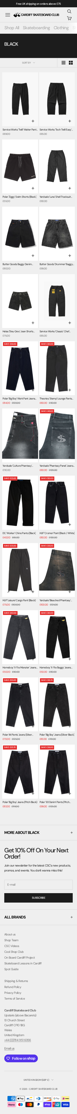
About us (9, 934)
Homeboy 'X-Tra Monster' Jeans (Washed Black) (19, 668)
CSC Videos (11, 946)
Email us (9, 1048)
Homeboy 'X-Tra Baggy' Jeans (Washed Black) (55, 668)
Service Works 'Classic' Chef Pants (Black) (54, 332)
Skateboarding (36, 27)
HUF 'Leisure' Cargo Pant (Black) (19, 600)
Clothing (61, 27)
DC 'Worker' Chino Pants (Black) (19, 533)
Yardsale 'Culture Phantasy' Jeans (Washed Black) (17, 466)
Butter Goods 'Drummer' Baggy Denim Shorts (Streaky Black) (56, 265)
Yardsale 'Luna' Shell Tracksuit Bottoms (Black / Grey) (55, 197)
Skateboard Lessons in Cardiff (23, 963)
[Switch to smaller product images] (71, 62)
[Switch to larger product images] (63, 62)
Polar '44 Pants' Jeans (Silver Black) (17, 735)
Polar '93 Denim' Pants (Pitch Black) (55, 802)
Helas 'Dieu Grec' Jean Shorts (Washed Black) (18, 332)
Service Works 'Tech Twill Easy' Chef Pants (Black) (55, 130)
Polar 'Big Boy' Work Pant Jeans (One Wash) (19, 399)
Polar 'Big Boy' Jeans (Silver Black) (57, 734)
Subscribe (38, 898)
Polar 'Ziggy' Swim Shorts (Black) (19, 197)
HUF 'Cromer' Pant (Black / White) (57, 533)
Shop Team (11, 940)
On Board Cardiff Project (19, 957)
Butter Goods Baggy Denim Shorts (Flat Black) (17, 265)
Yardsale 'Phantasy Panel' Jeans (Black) (56, 466)
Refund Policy (12, 987)
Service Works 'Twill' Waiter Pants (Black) (20, 130)
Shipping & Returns (16, 981)
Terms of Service (14, 998)
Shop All (11, 27)
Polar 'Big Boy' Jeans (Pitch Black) (20, 802)
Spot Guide (11, 969)
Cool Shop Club (14, 952)
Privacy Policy (12, 993)
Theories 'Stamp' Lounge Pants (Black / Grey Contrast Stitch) (56, 399)
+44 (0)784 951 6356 (17, 1040)
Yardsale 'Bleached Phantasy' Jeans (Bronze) (55, 601)
